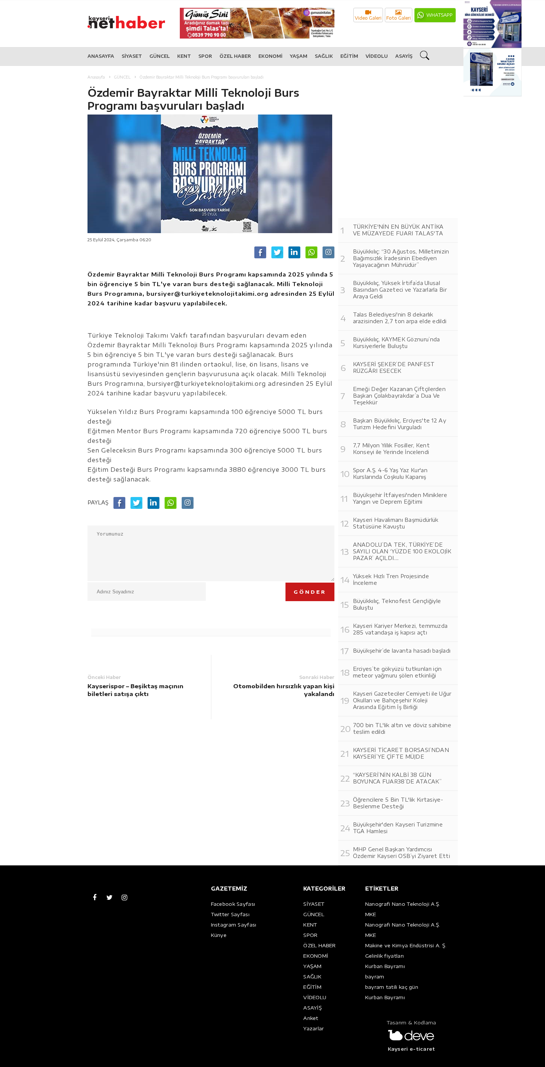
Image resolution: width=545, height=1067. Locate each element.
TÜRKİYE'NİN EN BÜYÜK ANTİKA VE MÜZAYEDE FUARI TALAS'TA (398, 229)
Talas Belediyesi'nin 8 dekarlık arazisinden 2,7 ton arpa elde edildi (400, 317)
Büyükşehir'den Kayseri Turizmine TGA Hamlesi (398, 827)
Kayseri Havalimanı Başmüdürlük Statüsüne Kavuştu (396, 523)
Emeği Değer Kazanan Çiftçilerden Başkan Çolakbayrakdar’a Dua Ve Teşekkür (399, 395)
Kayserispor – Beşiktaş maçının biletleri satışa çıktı (135, 690)
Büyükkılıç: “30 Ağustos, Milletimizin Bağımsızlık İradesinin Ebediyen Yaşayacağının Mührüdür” (401, 258)
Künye (219, 935)
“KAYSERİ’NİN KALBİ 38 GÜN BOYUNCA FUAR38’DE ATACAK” (397, 778)
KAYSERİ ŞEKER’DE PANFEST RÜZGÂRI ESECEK (394, 367)
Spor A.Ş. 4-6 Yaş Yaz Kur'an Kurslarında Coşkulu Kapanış (390, 473)
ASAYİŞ (404, 56)
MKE (370, 914)
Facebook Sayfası (233, 904)
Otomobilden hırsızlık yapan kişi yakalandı (283, 690)
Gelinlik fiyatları (384, 956)
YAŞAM (298, 56)
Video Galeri (368, 18)
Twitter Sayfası (230, 914)
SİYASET (132, 56)
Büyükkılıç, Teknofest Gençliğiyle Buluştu (397, 604)
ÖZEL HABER (235, 56)
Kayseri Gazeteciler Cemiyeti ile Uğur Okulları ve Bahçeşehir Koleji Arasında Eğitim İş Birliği (402, 700)
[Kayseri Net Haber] (133, 18)
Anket (310, 1018)
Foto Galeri (398, 18)
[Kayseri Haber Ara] (425, 56)
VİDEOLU (377, 56)
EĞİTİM (349, 56)
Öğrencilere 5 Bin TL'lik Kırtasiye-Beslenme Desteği (398, 802)
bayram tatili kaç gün (391, 987)
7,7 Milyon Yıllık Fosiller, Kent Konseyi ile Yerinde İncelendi (391, 448)
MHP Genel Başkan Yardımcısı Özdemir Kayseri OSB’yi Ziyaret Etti (401, 852)
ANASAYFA (100, 56)
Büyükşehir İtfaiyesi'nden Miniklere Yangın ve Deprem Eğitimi (400, 498)
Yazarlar (313, 1028)
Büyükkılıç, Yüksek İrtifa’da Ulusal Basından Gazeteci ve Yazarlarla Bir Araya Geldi (400, 289)
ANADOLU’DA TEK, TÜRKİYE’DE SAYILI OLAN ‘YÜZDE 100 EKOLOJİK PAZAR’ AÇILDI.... (402, 551)
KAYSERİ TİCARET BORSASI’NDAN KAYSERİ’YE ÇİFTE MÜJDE (401, 753)
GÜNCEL (159, 56)
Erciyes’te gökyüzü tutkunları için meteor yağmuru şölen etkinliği (397, 672)
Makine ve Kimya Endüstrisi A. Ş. (406, 945)
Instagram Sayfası (234, 925)
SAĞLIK (324, 56)
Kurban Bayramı (385, 966)
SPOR (205, 56)
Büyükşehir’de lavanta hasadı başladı (402, 650)
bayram (374, 977)
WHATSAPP (439, 15)
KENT (184, 56)
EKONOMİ (270, 56)
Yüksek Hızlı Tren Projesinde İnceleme (391, 579)
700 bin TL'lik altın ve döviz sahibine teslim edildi (402, 728)
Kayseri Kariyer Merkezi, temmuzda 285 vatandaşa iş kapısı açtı (400, 629)
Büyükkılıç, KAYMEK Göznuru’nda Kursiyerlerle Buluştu (396, 342)
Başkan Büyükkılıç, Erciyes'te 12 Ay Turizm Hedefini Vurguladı (399, 423)
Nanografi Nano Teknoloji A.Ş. (402, 904)
